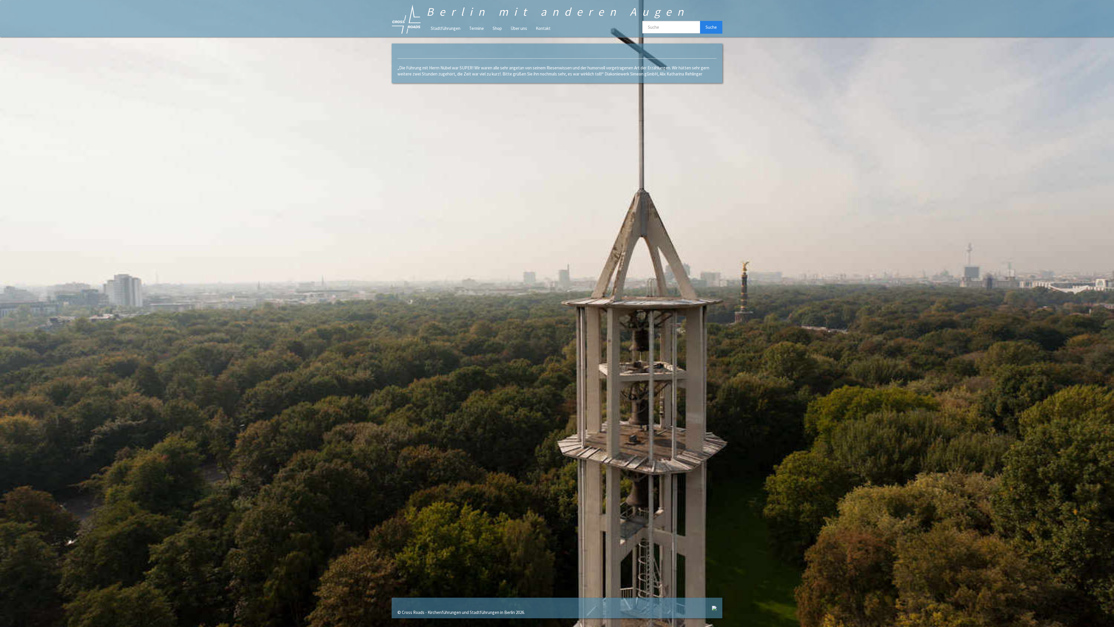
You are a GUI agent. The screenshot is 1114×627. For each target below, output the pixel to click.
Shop (497, 28)
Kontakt (543, 28)
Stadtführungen (445, 28)
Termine (476, 28)
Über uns (519, 28)
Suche (711, 27)
